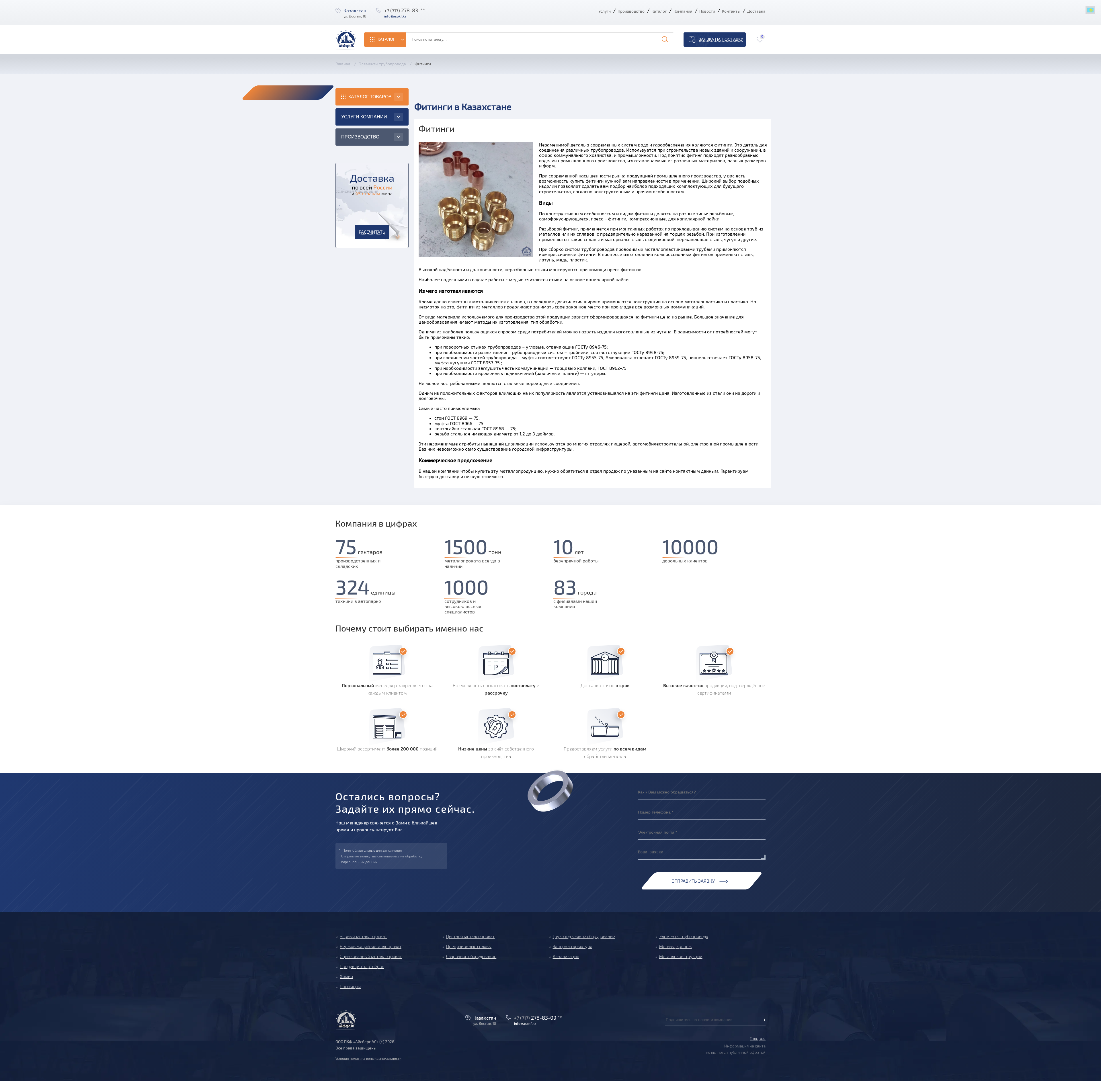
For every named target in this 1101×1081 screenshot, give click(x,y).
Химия (346, 976)
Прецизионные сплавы (468, 946)
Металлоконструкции (680, 956)
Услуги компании (364, 116)
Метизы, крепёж (675, 946)
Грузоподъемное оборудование (584, 936)
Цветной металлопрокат (470, 936)
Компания (683, 11)
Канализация (566, 956)
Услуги (604, 11)
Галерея (758, 1038)
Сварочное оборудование (471, 956)
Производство (631, 11)
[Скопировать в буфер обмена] (412, 16)
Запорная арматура (572, 946)
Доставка (756, 11)
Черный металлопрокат (363, 936)
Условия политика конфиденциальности (368, 1058)
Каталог (659, 11)
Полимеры (350, 986)
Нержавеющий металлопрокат (370, 946)
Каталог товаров (370, 96)
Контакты (731, 11)
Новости (707, 11)
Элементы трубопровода (683, 936)
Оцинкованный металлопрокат (371, 956)
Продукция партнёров (362, 966)
